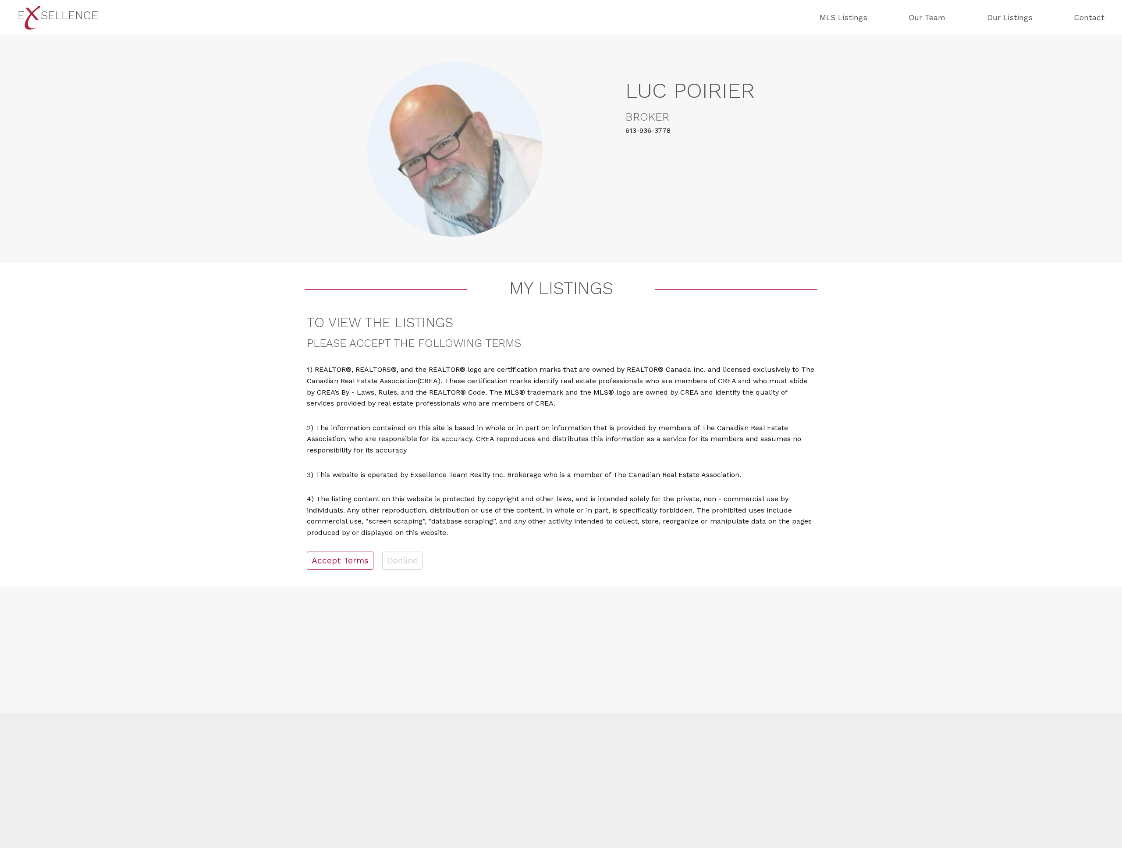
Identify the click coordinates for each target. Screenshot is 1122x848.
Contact (1089, 17)
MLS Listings (843, 17)
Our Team (927, 17)
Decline (402, 561)
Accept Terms (340, 561)
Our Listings (1010, 17)
